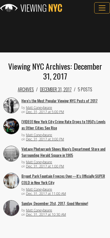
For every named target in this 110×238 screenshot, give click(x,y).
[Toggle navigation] (102, 8)
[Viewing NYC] (31, 8)
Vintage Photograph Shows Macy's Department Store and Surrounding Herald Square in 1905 (63, 152)
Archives (26, 89)
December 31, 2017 (56, 89)
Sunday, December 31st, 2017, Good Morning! (54, 203)
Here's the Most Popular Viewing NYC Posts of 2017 (59, 100)
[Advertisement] (55, 33)
